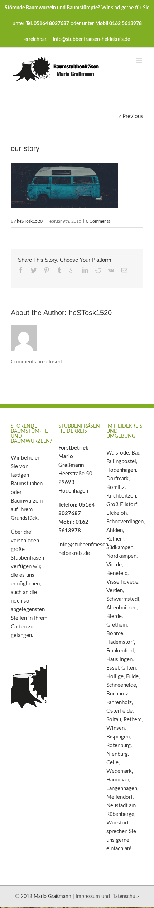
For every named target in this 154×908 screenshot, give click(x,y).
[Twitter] (34, 270)
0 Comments (98, 221)
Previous (132, 116)
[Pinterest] (46, 270)
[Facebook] (21, 270)
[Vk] (111, 270)
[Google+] (72, 270)
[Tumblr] (59, 270)
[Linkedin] (85, 270)
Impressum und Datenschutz (107, 896)
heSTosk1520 (30, 221)
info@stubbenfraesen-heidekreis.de (91, 39)
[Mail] (124, 270)
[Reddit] (98, 270)
